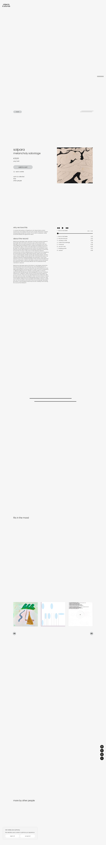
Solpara (19, 149)
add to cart (23, 167)
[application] (75, 230)
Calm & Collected (18, 177)
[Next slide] (91, 633)
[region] (20, 833)
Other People (17, 181)
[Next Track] (67, 228)
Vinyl (14, 179)
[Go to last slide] (14, 633)
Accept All (27, 836)
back (17, 112)
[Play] (64, 228)
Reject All (12, 836)
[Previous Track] (58, 228)
